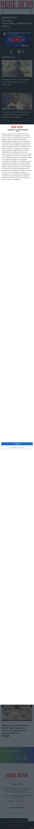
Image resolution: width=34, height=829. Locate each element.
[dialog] (17, 414)
